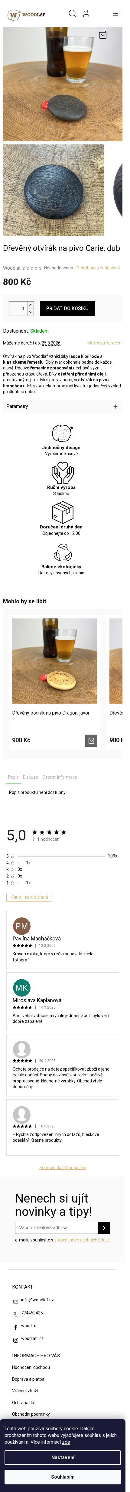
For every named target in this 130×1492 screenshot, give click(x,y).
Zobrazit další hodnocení (62, 1167)
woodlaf (29, 1325)
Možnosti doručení (104, 343)
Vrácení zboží (25, 1390)
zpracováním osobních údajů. (82, 1240)
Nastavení (62, 1457)
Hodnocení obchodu (31, 1367)
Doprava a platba (28, 1379)
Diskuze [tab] (30, 777)
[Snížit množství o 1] (31, 312)
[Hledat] (73, 14)
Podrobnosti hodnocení (98, 267)
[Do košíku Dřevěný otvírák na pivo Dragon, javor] (91, 741)
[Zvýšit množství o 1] (31, 305)
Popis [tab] (13, 777)
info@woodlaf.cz (37, 1299)
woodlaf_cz (32, 1338)
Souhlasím (63, 1477)
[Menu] (116, 14)
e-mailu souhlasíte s (62, 1240)
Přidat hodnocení (29, 897)
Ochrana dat (24, 1402)
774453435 (32, 1312)
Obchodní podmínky (31, 1414)
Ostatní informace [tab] (59, 777)
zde (66, 1442)
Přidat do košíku (67, 308)
